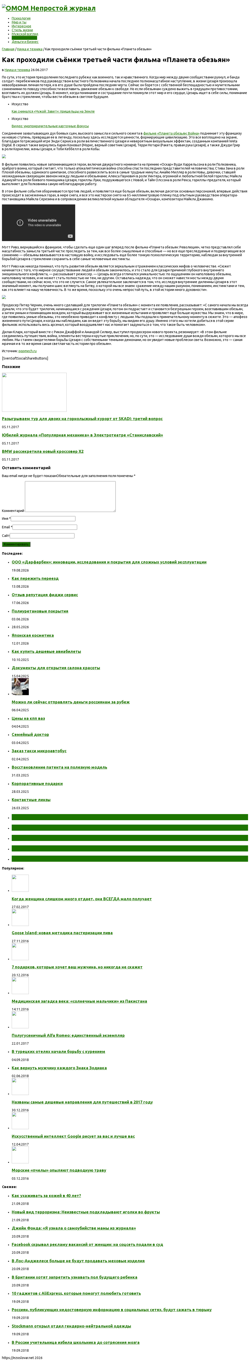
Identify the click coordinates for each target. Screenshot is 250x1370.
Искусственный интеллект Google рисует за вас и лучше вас (73, 1136)
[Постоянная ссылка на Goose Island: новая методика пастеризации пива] (20, 925)
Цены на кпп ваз (28, 718)
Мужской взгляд (25, 34)
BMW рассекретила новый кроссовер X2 (42, 451)
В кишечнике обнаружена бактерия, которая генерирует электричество (103, 838)
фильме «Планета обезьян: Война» (171, 133)
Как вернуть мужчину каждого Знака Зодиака (59, 1068)
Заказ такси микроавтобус (39, 751)
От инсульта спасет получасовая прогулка (65, 817)
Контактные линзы (31, 799)
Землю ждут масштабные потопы (55, 827)
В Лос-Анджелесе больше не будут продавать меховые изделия (78, 1261)
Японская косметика (33, 635)
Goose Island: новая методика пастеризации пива (62, 933)
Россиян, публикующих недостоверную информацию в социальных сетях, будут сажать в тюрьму (112, 1309)
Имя (5, 518)
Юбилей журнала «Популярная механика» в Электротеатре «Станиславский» (82, 435)
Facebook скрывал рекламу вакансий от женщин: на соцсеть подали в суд (87, 1244)
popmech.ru (28, 351)
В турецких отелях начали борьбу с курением (58, 1051)
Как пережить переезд (35, 578)
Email (6, 527)
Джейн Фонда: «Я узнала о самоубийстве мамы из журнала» (74, 1228)
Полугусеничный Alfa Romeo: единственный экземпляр (68, 1035)
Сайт (6, 536)
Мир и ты (19, 22)
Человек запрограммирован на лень (58, 858)
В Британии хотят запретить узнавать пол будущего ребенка (74, 1277)
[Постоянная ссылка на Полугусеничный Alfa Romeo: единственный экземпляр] (20, 1027)
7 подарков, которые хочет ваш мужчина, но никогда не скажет (77, 967)
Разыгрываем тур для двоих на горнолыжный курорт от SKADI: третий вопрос (82, 418)
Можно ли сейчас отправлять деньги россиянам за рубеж (71, 702)
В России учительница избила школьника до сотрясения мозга (76, 1342)
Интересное (21, 26)
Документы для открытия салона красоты (56, 668)
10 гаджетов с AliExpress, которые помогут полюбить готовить (76, 1293)
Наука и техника (24, 38)
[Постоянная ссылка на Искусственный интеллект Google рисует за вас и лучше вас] (20, 1128)
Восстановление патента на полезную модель (59, 767)
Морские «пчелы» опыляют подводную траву (59, 1170)
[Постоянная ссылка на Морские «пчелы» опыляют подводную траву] (20, 1162)
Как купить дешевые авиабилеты (46, 651)
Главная (8, 49)
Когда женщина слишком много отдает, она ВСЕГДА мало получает (82, 899)
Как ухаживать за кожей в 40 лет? (46, 1195)
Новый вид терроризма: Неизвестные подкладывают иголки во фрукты (86, 1212)
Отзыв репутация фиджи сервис (45, 595)
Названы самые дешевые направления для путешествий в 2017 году (82, 1102)
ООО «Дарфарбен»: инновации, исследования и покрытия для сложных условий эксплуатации (109, 562)
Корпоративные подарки (37, 783)
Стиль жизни (22, 30)
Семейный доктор (30, 734)
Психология (21, 18)
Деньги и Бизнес (25, 42)
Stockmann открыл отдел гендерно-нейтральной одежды (71, 1326)
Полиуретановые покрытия (40, 611)
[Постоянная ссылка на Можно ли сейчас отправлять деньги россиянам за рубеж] (20, 694)
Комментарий (13, 511)
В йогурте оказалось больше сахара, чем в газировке (79, 848)
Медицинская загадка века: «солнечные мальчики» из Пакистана (79, 1001)
